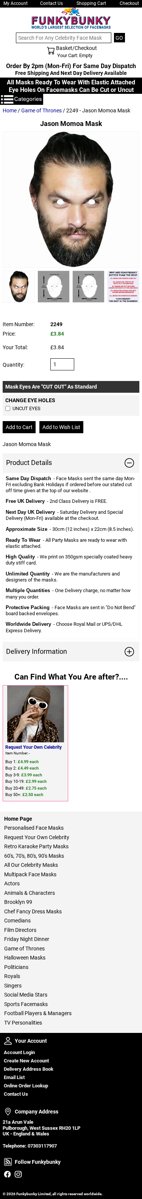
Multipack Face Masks (30, 874)
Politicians (16, 967)
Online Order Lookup (26, 1086)
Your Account (8, 1041)
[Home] (71, 18)
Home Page (18, 819)
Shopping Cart (91, 3)
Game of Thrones (41, 110)
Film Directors (20, 930)
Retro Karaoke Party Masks (36, 846)
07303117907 (42, 1146)
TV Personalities (23, 1023)
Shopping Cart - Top (50, 50)
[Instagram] (18, 1174)
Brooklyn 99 (18, 902)
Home (10, 110)
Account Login (19, 1052)
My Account (15, 3)
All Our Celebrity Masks (31, 865)
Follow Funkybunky (8, 1162)
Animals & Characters (29, 893)
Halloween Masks (24, 958)
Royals (12, 976)
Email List (14, 1077)
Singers (13, 986)
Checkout (129, 3)
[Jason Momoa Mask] (71, 199)
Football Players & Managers (38, 1013)
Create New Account (26, 1061)
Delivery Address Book (28, 1069)
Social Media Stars (25, 995)
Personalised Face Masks (34, 828)
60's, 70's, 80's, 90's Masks (34, 856)
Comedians (17, 921)
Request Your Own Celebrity (33, 747)
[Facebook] (7, 1174)
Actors (12, 883)
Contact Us (51, 3)
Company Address (8, 1111)
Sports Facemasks (26, 1004)
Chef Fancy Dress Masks (33, 911)
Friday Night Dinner (26, 939)
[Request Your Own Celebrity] (35, 714)
